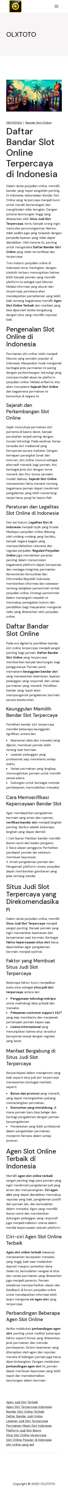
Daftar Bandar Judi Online (24, 1416)
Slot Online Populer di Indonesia (28, 1440)
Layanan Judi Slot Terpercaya (27, 1421)
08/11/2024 (14, 123)
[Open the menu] (56, 6)
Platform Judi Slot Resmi (23, 1430)
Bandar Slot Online (38, 123)
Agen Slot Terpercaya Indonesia (29, 1407)
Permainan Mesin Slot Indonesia (28, 1426)
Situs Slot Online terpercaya (26, 1435)
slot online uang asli (20, 1445)
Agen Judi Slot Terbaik (22, 1402)
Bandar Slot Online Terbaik (25, 1412)
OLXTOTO (48, 1484)
